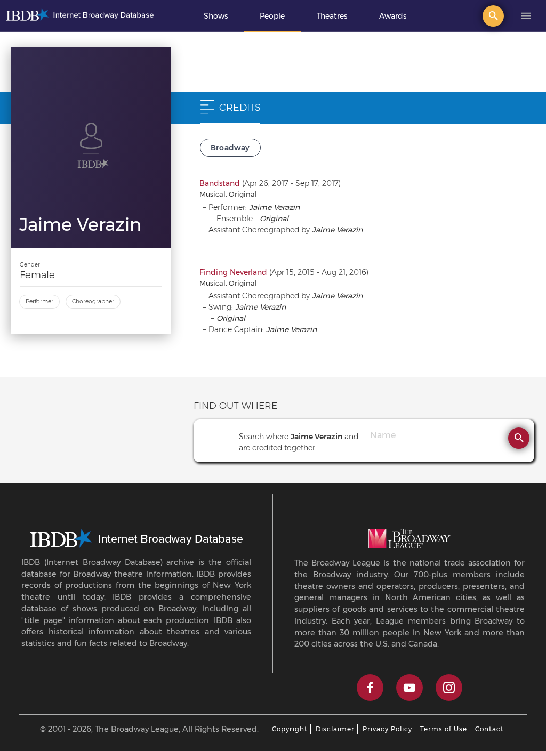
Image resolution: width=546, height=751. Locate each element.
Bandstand (219, 183)
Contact (489, 729)
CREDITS (240, 108)
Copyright (290, 729)
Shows (216, 16)
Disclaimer (335, 729)
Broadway (230, 147)
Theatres (332, 16)
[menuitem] (216, 16)
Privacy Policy (387, 729)
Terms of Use (443, 729)
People (272, 16)
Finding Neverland (233, 272)
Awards (392, 16)
